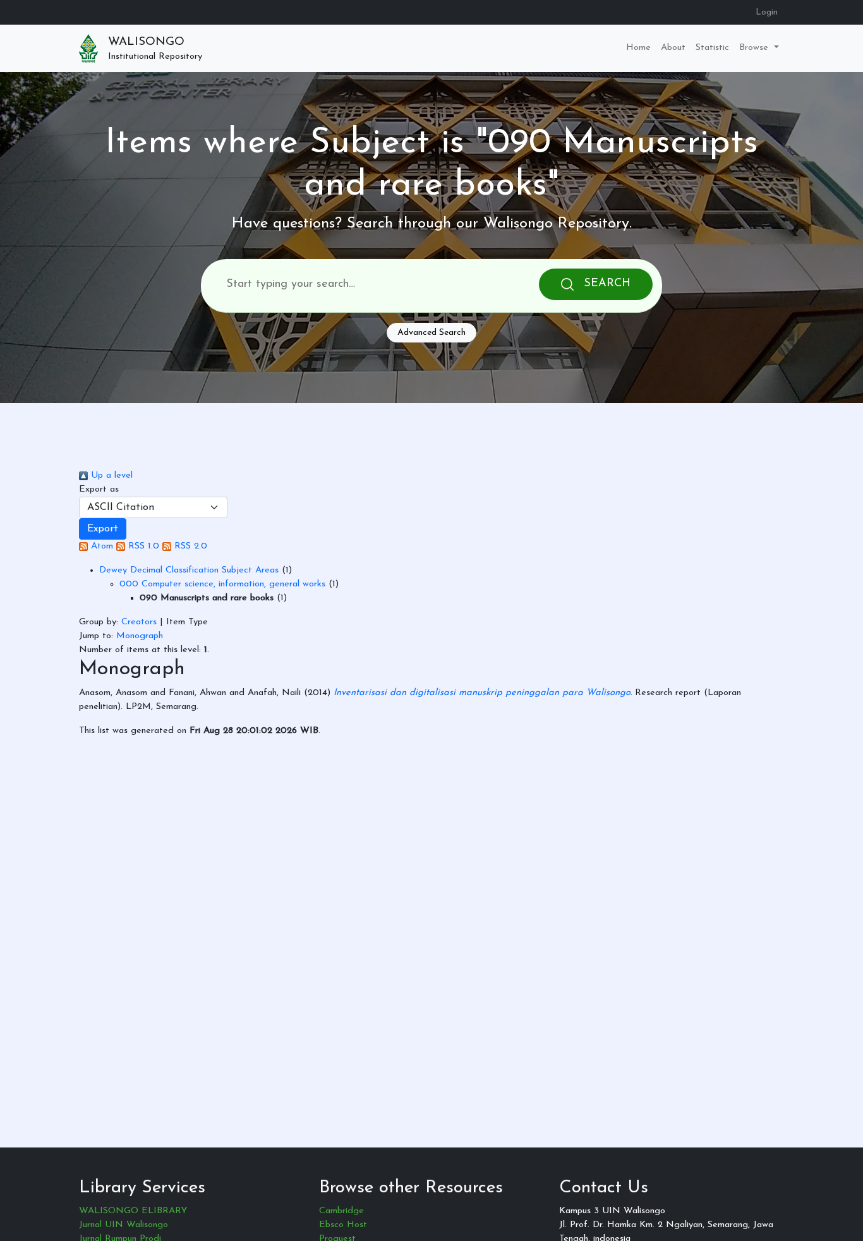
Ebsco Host (343, 1225)
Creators (139, 622)
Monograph (139, 636)
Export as (99, 489)
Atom (100, 546)
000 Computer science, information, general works (222, 584)
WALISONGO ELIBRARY (133, 1211)
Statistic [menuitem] (712, 47)
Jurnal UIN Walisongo (123, 1225)
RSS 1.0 (142, 546)
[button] (102, 529)
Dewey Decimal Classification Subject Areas (189, 570)
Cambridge (341, 1211)
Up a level (110, 475)
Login (767, 12)
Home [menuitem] (638, 47)
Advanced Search (431, 332)
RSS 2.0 (189, 546)
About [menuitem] (673, 47)
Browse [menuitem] (755, 47)
